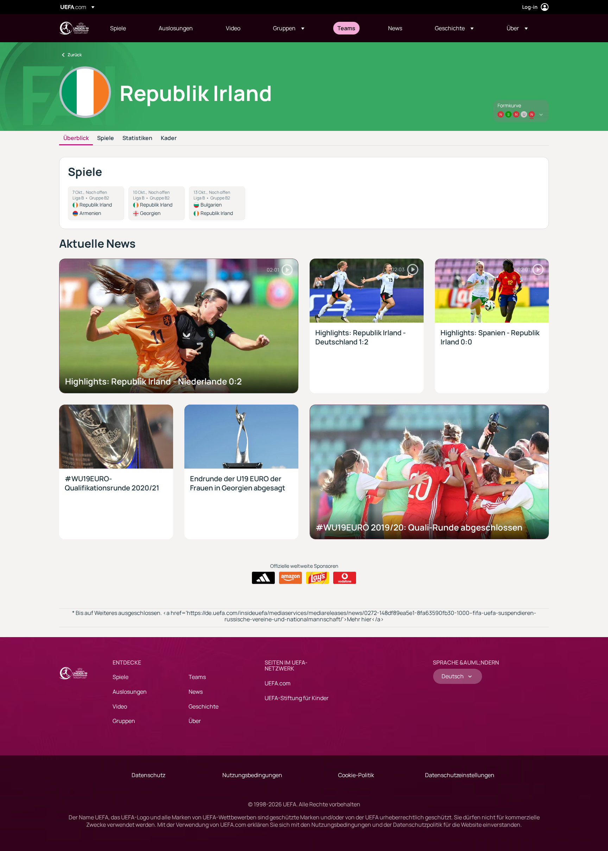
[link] (118, 28)
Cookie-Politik (356, 775)
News (196, 692)
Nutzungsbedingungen (252, 775)
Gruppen (124, 721)
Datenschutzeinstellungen (459, 775)
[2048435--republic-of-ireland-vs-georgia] (156, 203)
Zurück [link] (75, 55)
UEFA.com (278, 683)
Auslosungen (130, 692)
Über (195, 721)
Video (120, 706)
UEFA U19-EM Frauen (74, 28)
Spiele (105, 138)
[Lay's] (317, 578)
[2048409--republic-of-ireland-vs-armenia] (96, 203)
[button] (288, 28)
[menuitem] (126, 28)
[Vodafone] (344, 578)
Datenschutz (148, 775)
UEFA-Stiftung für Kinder (297, 698)
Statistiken (137, 138)
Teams (197, 677)
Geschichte (203, 706)
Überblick (76, 138)
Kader (169, 138)
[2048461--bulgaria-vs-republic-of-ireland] (217, 203)
